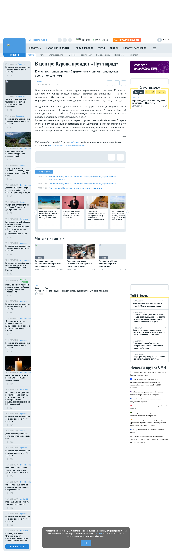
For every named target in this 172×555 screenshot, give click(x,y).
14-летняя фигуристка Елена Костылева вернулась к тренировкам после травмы (146, 393)
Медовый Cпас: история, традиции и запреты (17, 503)
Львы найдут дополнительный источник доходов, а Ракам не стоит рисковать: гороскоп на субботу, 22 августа (149, 439)
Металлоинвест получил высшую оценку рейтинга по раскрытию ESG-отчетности (17, 288)
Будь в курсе (25, 260)
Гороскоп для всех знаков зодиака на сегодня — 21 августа (17, 69)
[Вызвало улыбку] (49, 157)
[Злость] (84, 157)
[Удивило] (67, 157)
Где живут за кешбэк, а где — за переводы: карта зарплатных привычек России (18, 266)
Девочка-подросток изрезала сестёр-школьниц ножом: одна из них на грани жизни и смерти (17, 326)
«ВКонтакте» (56, 145)
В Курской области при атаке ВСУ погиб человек (147, 431)
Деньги (22, 165)
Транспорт (133, 55)
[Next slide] (126, 212)
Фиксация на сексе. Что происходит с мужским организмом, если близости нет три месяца (16, 538)
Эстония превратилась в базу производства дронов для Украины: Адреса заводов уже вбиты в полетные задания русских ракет (149, 422)
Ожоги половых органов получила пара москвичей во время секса (17, 487)
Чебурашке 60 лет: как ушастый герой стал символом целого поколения (15, 103)
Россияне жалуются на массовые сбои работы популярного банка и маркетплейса (48, 263)
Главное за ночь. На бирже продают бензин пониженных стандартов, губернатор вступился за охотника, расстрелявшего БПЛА (17, 228)
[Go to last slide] (35, 212)
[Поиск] (164, 48)
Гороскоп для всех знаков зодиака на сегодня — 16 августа (17, 419)
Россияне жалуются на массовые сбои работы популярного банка (79, 263)
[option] (49, 260)
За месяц (160, 92)
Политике (98, 533)
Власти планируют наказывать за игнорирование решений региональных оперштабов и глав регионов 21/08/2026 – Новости (146, 383)
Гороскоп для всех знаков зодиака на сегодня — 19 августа (17, 248)
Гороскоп (21, 64)
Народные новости (57, 48)
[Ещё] (154, 49)
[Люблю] (58, 157)
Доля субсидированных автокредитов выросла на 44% (17, 436)
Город (101, 48)
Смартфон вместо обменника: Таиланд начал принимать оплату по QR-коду (18, 172)
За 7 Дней (150, 92)
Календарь (24, 499)
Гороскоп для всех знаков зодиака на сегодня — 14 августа (17, 519)
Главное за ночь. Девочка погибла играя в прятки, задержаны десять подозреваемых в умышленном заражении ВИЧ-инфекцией (17, 398)
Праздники (119, 55)
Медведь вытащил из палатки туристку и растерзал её (15, 153)
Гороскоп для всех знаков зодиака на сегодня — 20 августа (17, 121)
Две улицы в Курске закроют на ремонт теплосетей (108, 263)
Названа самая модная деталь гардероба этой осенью (148, 407)
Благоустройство (56, 55)
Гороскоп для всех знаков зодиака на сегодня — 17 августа (17, 345)
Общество (20, 97)
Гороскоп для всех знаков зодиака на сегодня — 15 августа (17, 453)
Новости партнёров (134, 48)
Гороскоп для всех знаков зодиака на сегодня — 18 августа (17, 306)
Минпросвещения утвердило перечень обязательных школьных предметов (146, 414)
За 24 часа (139, 92)
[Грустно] (76, 157)
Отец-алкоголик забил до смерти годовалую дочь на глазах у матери (16, 470)
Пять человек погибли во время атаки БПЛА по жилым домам (17, 377)
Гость (37, 286)
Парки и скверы (103, 55)
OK (86, 543)
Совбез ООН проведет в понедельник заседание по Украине (145, 400)
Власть (114, 48)
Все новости (17, 546)
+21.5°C (86, 40)
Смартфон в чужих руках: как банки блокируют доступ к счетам (17, 207)
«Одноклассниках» (75, 145)
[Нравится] (41, 157)
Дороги (72, 55)
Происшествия (84, 48)
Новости (34, 48)
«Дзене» (75, 142)
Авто (42, 55)
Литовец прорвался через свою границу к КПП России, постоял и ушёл (149, 373)
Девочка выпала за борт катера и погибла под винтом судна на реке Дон (17, 190)
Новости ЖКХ (86, 55)
